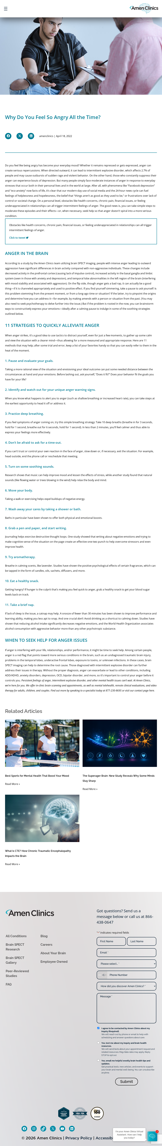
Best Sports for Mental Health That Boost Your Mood (37, 775)
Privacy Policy (78, 1138)
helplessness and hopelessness (36, 195)
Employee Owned (54, 962)
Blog (44, 936)
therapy (37, 670)
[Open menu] (6, 9)
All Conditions (16, 936)
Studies (57, 565)
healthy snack (113, 589)
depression (48, 180)
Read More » (12, 784)
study (26, 263)
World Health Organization (124, 623)
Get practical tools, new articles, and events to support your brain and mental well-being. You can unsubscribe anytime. (127, 1067)
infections (120, 660)
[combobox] (102, 975)
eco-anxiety (18, 190)
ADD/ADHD (12, 675)
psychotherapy (35, 303)
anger (142, 165)
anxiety (41, 278)
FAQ (9, 984)
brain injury (143, 655)
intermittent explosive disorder (105, 170)
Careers (46, 945)
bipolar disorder (73, 675)
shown (45, 518)
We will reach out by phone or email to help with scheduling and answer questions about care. (125, 1033)
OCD (59, 675)
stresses (10, 185)
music (34, 475)
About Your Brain (53, 953)
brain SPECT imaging (83, 263)
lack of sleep (14, 613)
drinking (96, 618)
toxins (94, 660)
